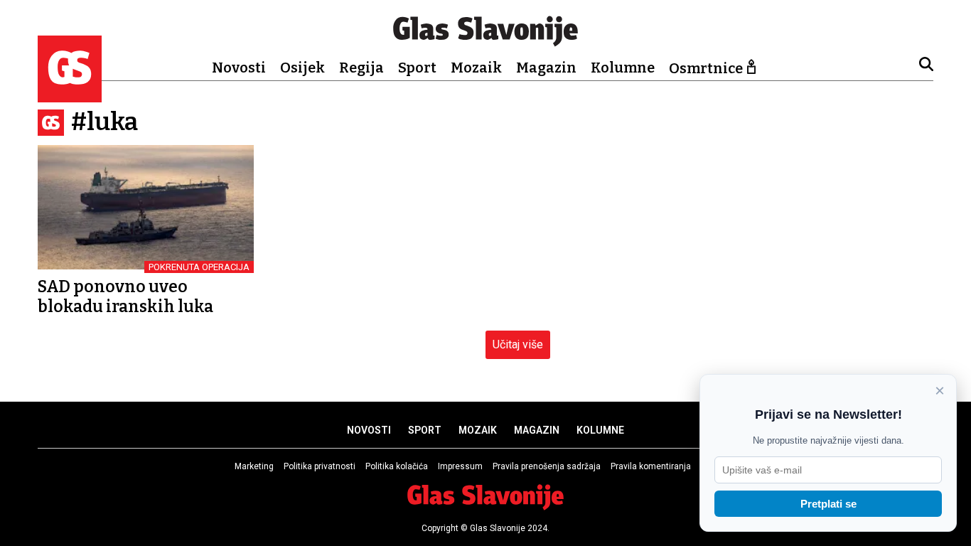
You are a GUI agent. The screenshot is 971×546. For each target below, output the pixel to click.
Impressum (460, 466)
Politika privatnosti (319, 466)
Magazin (546, 67)
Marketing (254, 466)
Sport (417, 67)
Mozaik (476, 67)
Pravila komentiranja (651, 466)
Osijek (302, 67)
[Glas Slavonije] (70, 96)
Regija (361, 67)
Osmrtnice (706, 68)
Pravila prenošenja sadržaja (547, 466)
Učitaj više (518, 344)
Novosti (239, 67)
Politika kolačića (396, 466)
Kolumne (623, 67)
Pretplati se (828, 504)
